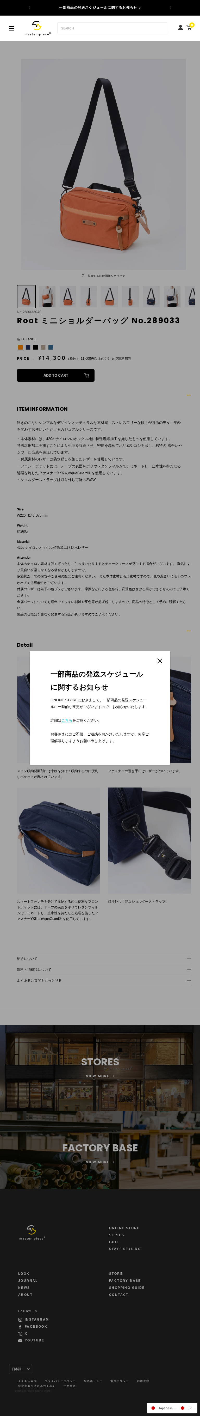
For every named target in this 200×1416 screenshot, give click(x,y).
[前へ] (29, 7)
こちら (66, 720)
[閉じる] (159, 660)
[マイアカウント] (181, 26)
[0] (188, 27)
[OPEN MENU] (11, 28)
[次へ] (170, 7)
